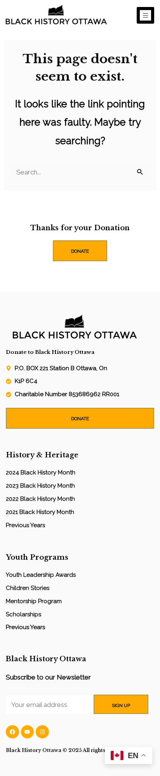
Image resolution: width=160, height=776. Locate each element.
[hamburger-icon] (145, 15)
